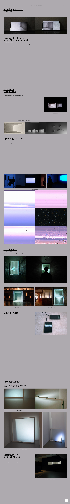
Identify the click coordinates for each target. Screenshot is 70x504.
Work (5, 5)
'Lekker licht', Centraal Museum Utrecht (22, 449)
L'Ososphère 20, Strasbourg (50, 307)
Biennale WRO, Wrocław (46, 284)
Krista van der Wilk (36, 5)
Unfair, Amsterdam (50, 335)
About (8, 5)
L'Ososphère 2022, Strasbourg (20, 120)
